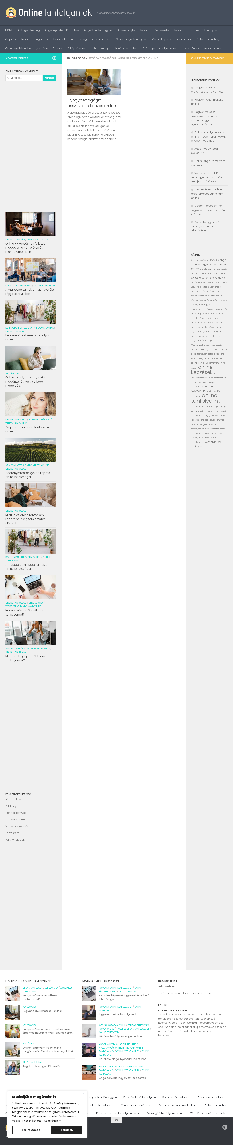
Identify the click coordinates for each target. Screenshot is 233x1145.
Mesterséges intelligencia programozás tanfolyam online (209, 194)
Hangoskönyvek (15, 813)
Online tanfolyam (37, 239)
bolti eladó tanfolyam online (211, 273)
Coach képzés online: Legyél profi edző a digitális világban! (208, 210)
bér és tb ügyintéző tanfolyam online (209, 282)
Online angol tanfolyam (131, 39)
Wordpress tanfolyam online (23, 606)
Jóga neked (13, 799)
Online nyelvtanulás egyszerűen (26, 48)
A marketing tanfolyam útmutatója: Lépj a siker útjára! (29, 292)
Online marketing (207, 39)
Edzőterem (12, 833)
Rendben (67, 1130)
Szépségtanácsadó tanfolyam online (27, 429)
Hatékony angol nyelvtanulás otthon (122, 1059)
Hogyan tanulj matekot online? (42, 1011)
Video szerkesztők (16, 826)
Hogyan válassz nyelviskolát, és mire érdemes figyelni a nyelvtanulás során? (48, 1031)
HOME (9, 30)
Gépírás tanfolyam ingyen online (120, 1036)
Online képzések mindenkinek (171, 39)
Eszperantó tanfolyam (203, 30)
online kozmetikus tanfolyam (205, 363)
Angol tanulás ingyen (98, 30)
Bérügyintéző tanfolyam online (206, 287)
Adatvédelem (52, 1121)
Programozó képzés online (70, 48)
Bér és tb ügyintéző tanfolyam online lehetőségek (205, 226)
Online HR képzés (15, 239)
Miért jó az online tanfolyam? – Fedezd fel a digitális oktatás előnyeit (26, 519)
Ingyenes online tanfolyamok (115, 987)
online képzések (202, 370)
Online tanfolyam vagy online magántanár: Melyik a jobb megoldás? (25, 381)
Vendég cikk (12, 373)
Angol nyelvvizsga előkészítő (205, 260)
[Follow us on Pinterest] (54, 58)
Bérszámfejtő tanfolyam (133, 30)
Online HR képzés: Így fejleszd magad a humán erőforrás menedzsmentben (25, 247)
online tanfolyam (204, 398)
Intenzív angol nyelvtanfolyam (91, 39)
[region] (47, 1114)
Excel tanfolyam (206, 300)
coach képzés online (200, 295)
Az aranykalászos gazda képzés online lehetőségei (27, 475)
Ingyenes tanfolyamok (51, 39)
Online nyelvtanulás (127, 1051)
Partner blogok (15, 839)
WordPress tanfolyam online (203, 48)
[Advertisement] (30, 145)
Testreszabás (31, 1130)
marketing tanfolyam (208, 336)
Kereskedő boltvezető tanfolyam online (29, 327)
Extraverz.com (198, 993)
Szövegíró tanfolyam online (161, 48)
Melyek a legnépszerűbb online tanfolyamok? (26, 658)
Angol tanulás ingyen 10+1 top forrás (122, 1078)
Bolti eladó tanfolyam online (23, 557)
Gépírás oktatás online (112, 1025)
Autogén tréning (29, 30)
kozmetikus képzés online (210, 327)
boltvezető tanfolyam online (208, 278)
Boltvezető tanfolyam (169, 30)
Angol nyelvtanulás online (62, 30)
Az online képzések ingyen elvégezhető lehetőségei (124, 997)
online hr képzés (215, 358)
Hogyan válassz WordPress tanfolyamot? (24, 612)
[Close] (83, 1094)
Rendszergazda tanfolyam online (116, 48)
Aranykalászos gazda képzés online (27, 465)
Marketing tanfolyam (18, 285)
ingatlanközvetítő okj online (211, 313)
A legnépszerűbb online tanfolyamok (27, 648)
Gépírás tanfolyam (18, 39)
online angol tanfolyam (209, 349)
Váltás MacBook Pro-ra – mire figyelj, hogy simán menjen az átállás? (209, 177)
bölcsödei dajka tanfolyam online (207, 291)
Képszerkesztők (15, 819)
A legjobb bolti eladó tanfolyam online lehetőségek (27, 567)
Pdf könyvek (13, 806)
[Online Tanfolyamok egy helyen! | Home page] (49, 12)
